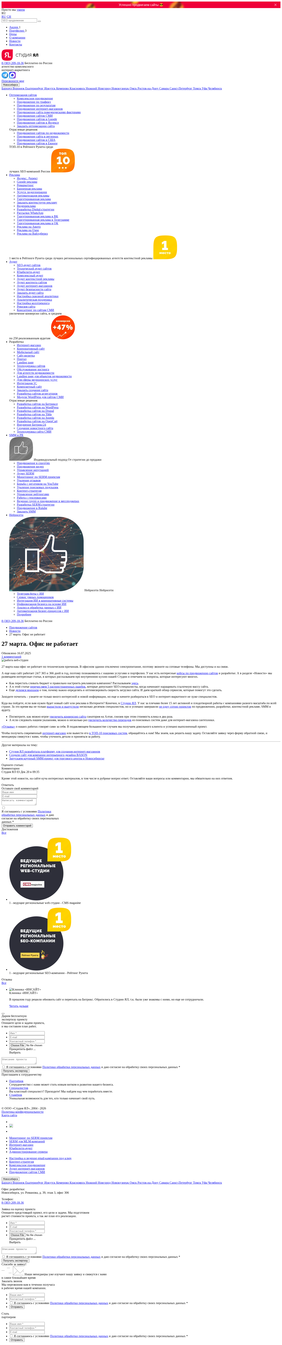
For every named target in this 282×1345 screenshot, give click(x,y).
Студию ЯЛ (128, 703)
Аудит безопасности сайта (34, 289)
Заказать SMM (26, 511)
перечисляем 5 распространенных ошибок (58, 686)
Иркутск (50, 88)
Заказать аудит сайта (30, 292)
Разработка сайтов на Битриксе (37, 404)
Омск (134, 88)
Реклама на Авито (29, 226)
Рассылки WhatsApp (30, 213)
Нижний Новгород (98, 88)
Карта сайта (9, 1115)
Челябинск (215, 88)
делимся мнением (27, 690)
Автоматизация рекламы (33, 195)
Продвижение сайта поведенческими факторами (49, 112)
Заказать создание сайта (32, 390)
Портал (21, 359)
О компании (17, 37)
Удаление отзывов (29, 480)
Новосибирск (10, 84)
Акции (14, 27)
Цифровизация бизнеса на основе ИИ (41, 604)
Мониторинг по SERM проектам (38, 477)
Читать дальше (18, 1006)
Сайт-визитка (26, 355)
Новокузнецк (120, 88)
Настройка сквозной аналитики (38, 296)
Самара (164, 88)
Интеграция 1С (27, 383)
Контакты (15, 44)
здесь (134, 683)
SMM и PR (16, 435)
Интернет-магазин (29, 345)
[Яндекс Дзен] (10, 1131)
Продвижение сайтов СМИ (35, 115)
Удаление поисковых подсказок (37, 487)
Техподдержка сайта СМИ (34, 431)
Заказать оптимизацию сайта (36, 126)
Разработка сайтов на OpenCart (37, 421)
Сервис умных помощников (35, 597)
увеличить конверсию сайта (67, 716)
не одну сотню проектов (175, 706)
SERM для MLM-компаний (27, 1141)
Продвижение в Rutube (32, 508)
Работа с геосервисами (32, 497)
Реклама (14, 174)
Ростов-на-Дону (148, 88)
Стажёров (15, 1095)
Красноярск (78, 88)
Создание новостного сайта (35, 428)
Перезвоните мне (13, 81)
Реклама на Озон (28, 230)
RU (4, 16)
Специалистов (18, 1088)
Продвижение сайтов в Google (37, 119)
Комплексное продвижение (35, 98)
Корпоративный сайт (31, 348)
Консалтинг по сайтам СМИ (35, 310)
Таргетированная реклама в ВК (37, 216)
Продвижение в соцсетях (33, 463)
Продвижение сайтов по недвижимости (43, 133)
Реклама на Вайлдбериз (32, 233)
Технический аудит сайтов (34, 268)
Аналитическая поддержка (34, 299)
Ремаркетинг (25, 185)
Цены (13, 34)
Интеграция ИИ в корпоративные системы (45, 600)
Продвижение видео (30, 466)
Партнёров (16, 1081)
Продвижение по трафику (34, 102)
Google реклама (27, 181)
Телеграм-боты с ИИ (30, 593)
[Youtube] (11, 1126)
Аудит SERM (25, 473)
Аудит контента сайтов (32, 282)
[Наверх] (3, 1013)
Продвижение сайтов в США (36, 140)
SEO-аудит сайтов (28, 265)
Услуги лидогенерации (32, 192)
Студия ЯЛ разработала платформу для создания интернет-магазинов (54, 751)
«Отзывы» (8, 726)
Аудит (13, 261)
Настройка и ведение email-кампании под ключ (40, 1158)
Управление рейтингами (33, 494)
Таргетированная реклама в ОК (37, 223)
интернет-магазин (54, 733)
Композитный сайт (29, 386)
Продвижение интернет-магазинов (40, 108)
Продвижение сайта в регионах (37, 136)
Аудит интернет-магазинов (34, 285)
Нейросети (16, 515)
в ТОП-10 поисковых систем (108, 733)
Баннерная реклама (29, 188)
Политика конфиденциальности (23, 1111)
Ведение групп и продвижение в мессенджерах (48, 501)
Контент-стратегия (29, 490)
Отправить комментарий (17, 825)
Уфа (205, 88)
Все (4, 832)
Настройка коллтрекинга (33, 303)
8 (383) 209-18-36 (13, 63)
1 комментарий (11, 656)
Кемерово (63, 88)
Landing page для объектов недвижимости (44, 376)
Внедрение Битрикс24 (31, 424)
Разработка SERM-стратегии (35, 504)
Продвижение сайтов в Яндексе (38, 122)
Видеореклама (26, 206)
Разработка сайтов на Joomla (35, 417)
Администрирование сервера (28, 1151)
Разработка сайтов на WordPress (38, 407)
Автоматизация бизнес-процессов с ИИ (43, 611)
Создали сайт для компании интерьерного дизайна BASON (48, 755)
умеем (21, 9)
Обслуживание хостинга (33, 369)
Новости (15, 41)
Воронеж (19, 88)
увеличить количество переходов (109, 720)
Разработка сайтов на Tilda (34, 414)
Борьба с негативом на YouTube (37, 483)
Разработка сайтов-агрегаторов (37, 393)
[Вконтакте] (11, 1121)
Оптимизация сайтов (23, 95)
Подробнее (24, 614)
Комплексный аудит (30, 275)
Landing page (25, 362)
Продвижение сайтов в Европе (37, 143)
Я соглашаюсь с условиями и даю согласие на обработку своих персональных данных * (93, 1067)
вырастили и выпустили (63, 706)
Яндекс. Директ (27, 178)
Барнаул (7, 88)
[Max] (12, 77)
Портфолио (17, 30)
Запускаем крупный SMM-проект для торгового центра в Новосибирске (56, 758)
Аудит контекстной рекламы (35, 279)
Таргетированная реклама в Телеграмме (43, 219)
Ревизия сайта (26, 306)
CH (9, 16)
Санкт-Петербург (181, 88)
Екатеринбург (34, 88)
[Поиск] (39, 21)
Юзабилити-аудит (28, 272)
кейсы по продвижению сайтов (197, 673)
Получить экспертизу (15, 1260)
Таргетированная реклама (34, 199)
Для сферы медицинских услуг (37, 379)
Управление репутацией (33, 470)
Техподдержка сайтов (31, 366)
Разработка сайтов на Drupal (35, 410)
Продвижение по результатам (36, 105)
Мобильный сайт (28, 352)
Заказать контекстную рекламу (37, 202)
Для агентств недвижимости (35, 372)
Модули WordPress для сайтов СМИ (40, 397)
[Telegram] (5, 77)
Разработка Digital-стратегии (35, 209)
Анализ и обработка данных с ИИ (39, 607)
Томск (197, 88)
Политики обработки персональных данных (26, 813)
